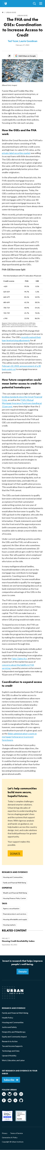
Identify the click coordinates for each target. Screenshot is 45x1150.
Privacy (4, 1133)
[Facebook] (4, 1101)
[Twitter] (15, 1101)
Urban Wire (22, 15)
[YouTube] (10, 1101)
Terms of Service (16, 1133)
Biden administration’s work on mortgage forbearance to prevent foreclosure (19, 736)
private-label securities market (16, 153)
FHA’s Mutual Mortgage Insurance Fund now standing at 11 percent (22, 403)
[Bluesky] (10, 1095)
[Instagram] (21, 1095)
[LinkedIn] (4, 1095)
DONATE (15, 853)
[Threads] (15, 1095)
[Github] (21, 1101)
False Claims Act (19, 658)
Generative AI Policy (9, 1137)
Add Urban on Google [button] (27, 56)
